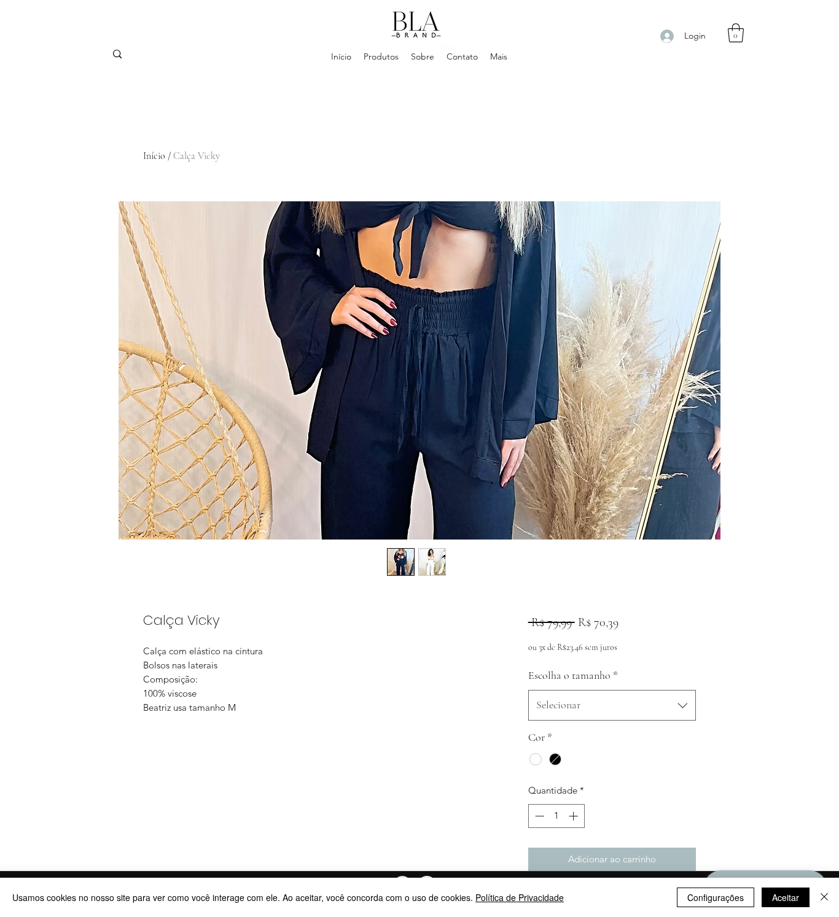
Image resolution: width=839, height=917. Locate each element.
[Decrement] (538, 816)
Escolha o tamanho (573, 675)
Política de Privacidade (519, 897)
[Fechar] (824, 897)
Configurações (715, 897)
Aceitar (785, 897)
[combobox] (612, 705)
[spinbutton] (556, 816)
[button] (736, 32)
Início (154, 156)
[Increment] (574, 816)
